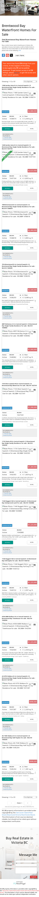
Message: (8, 868)
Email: (9, 865)
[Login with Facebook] (3, 56)
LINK (19, 50)
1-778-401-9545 (7, 137)
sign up (17, 72)
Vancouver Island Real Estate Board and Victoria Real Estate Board (18, 814)
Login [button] (20, 55)
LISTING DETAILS (7, 129)
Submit (33, 877)
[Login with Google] (7, 56)
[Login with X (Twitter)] (11, 56)
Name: (9, 862)
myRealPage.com (19, 883)
